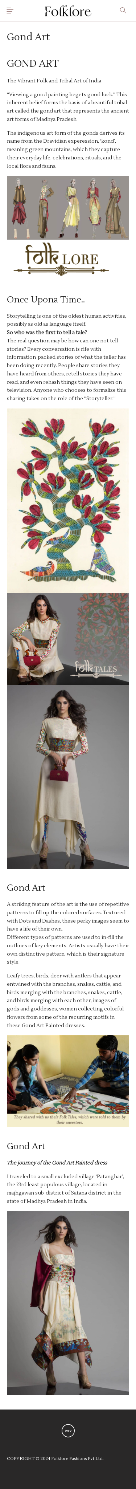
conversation (58, 349)
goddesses (43, 1009)
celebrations (68, 158)
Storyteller (99, 398)
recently (46, 365)
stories (88, 374)
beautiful (102, 102)
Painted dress (91, 1163)
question (39, 341)
